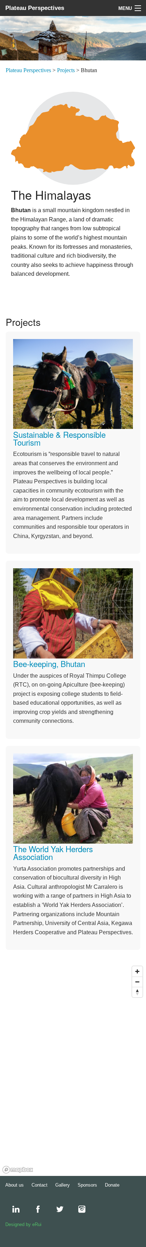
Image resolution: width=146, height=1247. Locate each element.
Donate (112, 1185)
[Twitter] (56, 1209)
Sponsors (87, 1185)
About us (14, 1185)
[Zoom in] (137, 971)
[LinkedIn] (12, 1209)
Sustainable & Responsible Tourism (59, 438)
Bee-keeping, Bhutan (49, 663)
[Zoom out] (137, 982)
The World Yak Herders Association (53, 852)
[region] (73, 1069)
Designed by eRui (23, 1224)
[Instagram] (78, 1209)
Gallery (62, 1185)
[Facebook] (34, 1209)
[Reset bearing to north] (137, 992)
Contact (39, 1185)
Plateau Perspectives (34, 8)
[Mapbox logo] (17, 1170)
